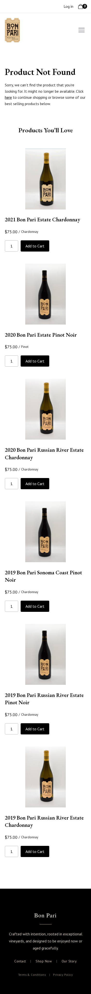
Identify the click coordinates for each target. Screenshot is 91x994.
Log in (68, 6)
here (8, 97)
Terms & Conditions (32, 974)
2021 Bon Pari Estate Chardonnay (42, 219)
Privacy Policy (63, 974)
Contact (20, 961)
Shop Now (44, 961)
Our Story (69, 961)
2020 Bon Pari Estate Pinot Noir (41, 334)
